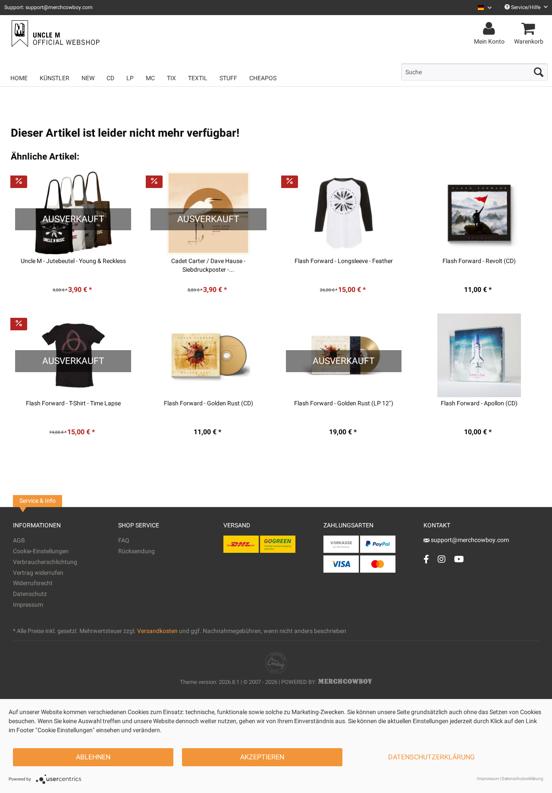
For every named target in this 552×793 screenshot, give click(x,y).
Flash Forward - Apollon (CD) (479, 403)
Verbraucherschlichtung (45, 562)
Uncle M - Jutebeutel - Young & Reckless (73, 261)
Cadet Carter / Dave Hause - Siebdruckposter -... (208, 265)
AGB (19, 540)
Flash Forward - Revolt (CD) (479, 261)
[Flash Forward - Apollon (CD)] (479, 355)
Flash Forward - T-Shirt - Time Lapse (73, 403)
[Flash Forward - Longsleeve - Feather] (344, 213)
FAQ (123, 540)
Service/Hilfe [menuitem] (526, 7)
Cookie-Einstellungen (41, 551)
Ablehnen (93, 757)
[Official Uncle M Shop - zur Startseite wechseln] (54, 33)
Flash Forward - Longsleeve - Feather (344, 261)
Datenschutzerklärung (431, 757)
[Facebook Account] (426, 559)
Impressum (28, 604)
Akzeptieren (262, 757)
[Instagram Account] (441, 559)
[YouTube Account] (459, 559)
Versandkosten (157, 631)
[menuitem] (481, 7)
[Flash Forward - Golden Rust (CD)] (209, 355)
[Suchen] (539, 72)
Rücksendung (136, 551)
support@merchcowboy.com (469, 540)
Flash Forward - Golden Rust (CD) (208, 403)
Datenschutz (30, 594)
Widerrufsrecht (33, 583)
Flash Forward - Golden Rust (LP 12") (343, 403)
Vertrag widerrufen (38, 572)
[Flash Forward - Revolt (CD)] (479, 213)
